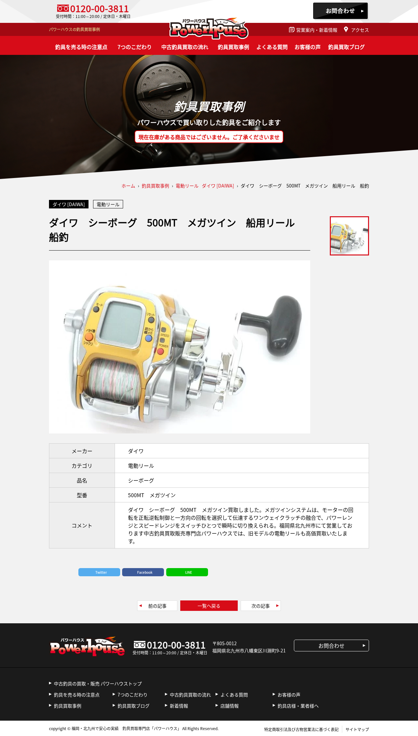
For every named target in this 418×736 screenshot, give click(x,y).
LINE (188, 572)
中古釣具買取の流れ (184, 47)
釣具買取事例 (233, 47)
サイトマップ (357, 729)
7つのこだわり (135, 47)
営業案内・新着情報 (316, 29)
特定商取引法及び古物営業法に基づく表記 (301, 729)
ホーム (128, 185)
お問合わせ (341, 11)
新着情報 (179, 705)
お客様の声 (308, 47)
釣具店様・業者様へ (298, 705)
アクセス (360, 29)
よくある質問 (272, 47)
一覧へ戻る (209, 605)
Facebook (145, 572)
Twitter (101, 572)
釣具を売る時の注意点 (81, 47)
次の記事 (260, 605)
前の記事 (157, 605)
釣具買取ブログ (346, 47)
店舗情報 (229, 705)
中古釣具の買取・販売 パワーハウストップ (98, 683)
